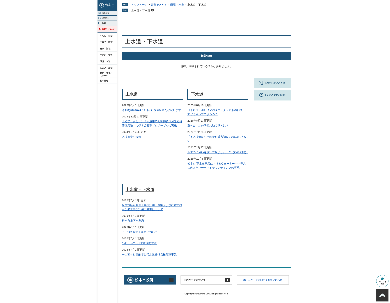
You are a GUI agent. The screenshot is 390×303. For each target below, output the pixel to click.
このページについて (195, 280)
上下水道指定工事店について (140, 232)
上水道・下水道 (140, 10)
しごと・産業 (106, 68)
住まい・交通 (106, 55)
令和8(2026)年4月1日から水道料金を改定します (151, 110)
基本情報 (104, 80)
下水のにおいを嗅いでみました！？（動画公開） (217, 152)
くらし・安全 (106, 36)
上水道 (132, 94)
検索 (104, 23)
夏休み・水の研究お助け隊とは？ (208, 125)
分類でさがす (159, 4)
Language (106, 18)
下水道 (197, 94)
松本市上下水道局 (133, 220)
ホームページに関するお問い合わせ (262, 280)
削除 (152, 10)
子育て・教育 (106, 42)
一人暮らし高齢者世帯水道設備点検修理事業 (149, 254)
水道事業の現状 (131, 136)
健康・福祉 (105, 48)
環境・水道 (105, 61)
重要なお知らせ (108, 29)
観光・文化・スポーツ (106, 74)
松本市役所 (144, 280)
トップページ (139, 4)
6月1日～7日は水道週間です (139, 243)
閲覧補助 (105, 13)
